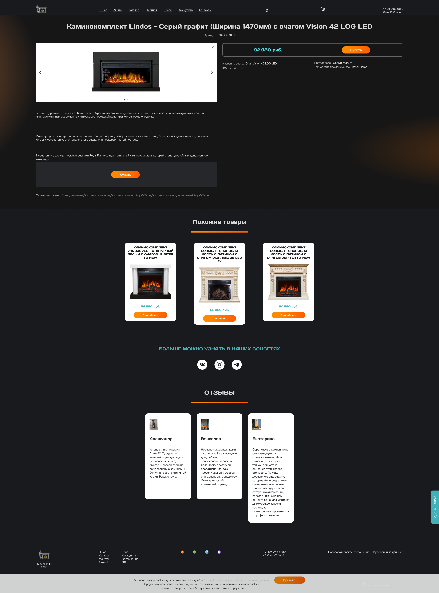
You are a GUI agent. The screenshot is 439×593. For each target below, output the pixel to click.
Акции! (117, 10)
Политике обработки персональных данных (240, 580)
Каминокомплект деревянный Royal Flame (181, 195)
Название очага (233, 63)
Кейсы (168, 10)
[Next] (211, 72)
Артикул (210, 35)
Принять (289, 580)
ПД (124, 562)
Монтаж (152, 10)
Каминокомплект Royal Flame (131, 195)
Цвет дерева (322, 62)
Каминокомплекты (97, 195)
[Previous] (40, 72)
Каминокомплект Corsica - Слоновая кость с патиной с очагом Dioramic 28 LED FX (219, 254)
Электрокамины (72, 195)
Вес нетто (229, 67)
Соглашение (130, 559)
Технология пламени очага (332, 67)
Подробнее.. (150, 315)
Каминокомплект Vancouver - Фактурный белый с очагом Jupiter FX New (150, 253)
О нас (103, 10)
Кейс (125, 552)
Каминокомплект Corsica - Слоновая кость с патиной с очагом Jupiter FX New (288, 253)
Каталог (134, 10)
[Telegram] (207, 552)
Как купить (186, 10)
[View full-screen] (213, 46)
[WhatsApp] (194, 552)
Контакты (205, 10)
